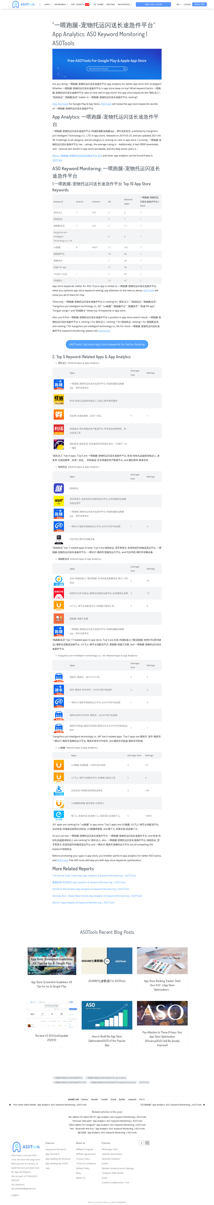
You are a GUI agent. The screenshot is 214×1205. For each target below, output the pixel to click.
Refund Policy (83, 1168)
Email (113, 1099)
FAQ (48, 1168)
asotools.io (104, 330)
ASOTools (106, 104)
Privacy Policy (83, 1158)
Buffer (122, 1099)
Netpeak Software (111, 1158)
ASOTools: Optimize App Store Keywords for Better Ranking (107, 344)
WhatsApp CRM (109, 1149)
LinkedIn (132, 1099)
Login (187, 4)
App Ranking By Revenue (58, 1158)
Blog (78, 1172)
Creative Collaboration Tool (115, 1182)
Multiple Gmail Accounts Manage (118, 1168)
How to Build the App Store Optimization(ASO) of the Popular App (106, 1041)
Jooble (105, 1163)
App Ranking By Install (57, 1163)
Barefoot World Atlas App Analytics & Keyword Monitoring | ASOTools (90, 889)
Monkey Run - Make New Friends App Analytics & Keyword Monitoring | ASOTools (97, 895)
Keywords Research (56, 1149)
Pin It (142, 1099)
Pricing (110, 4)
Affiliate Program (84, 1149)
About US (80, 1177)
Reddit (94, 1099)
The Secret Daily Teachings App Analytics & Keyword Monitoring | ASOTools (94, 875)
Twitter (84, 1099)
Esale (104, 1177)
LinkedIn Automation (112, 1153)
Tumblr (104, 1099)
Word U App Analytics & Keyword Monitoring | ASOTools (83, 902)
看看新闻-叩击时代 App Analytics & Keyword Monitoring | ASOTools (89, 882)
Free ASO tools (60, 104)
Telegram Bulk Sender (113, 1172)
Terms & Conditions (86, 1163)
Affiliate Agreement (86, 1153)
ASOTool (57, 160)
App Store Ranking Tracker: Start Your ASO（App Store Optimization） (162, 985)
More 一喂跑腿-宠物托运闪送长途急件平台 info (77, 155)
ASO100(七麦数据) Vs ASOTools (107, 981)
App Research (53, 1153)
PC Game (99, 4)
